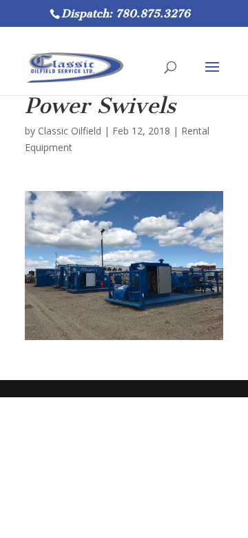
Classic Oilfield (69, 130)
